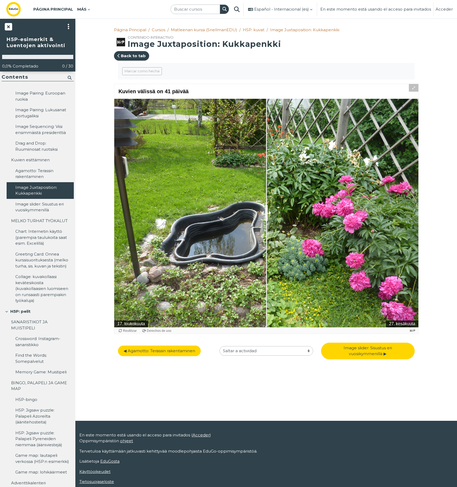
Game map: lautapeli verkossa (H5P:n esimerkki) (42, 458)
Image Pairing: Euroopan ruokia (40, 96)
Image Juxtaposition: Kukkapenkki (304, 29)
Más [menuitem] (81, 9)
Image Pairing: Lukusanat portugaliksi (40, 112)
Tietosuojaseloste (96, 481)
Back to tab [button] (133, 55)
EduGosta (110, 461)
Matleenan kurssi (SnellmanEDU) (204, 29)
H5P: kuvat (253, 29)
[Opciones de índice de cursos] (68, 26)
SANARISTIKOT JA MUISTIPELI (29, 324)
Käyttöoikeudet (95, 471)
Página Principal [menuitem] (53, 9)
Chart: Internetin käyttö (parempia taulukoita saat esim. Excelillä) (41, 237)
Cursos (158, 29)
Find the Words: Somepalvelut (31, 358)
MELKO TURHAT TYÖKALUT (39, 220)
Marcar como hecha (142, 71)
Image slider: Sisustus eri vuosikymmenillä (39, 207)
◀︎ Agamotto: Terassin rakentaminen (159, 350)
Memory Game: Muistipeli (41, 371)
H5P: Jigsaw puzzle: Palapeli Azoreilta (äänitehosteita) (34, 416)
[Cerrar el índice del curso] (8, 26)
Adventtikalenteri (28, 482)
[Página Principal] (17, 9)
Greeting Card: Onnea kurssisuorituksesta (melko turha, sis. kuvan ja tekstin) (41, 260)
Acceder (444, 9)
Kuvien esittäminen (30, 159)
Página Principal (130, 29)
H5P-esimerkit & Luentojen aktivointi (35, 42)
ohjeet (126, 440)
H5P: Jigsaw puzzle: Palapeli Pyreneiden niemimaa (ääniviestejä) (38, 438)
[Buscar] (224, 9)
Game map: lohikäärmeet (41, 472)
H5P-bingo (26, 399)
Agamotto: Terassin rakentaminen (34, 173)
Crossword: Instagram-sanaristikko (37, 341)
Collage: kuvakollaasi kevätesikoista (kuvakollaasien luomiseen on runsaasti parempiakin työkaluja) (41, 288)
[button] (236, 9)
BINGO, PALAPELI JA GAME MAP (39, 385)
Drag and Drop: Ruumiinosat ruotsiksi (36, 146)
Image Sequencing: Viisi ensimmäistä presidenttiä (40, 129)
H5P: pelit (20, 311)
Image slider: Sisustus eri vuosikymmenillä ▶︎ (368, 350)
